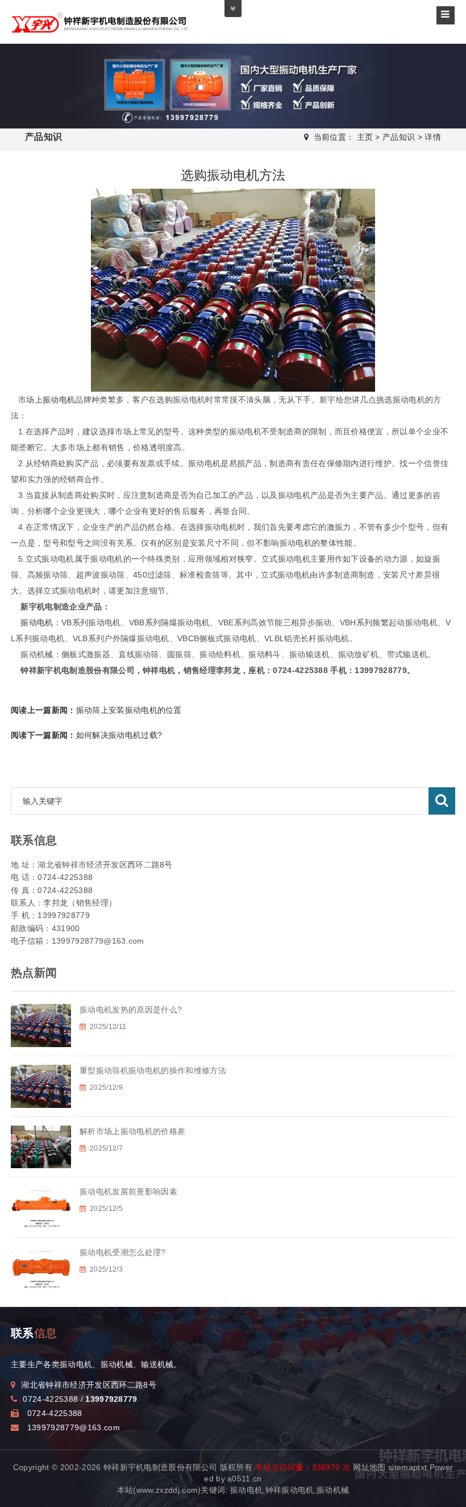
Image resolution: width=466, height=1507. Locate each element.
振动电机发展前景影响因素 (128, 1191)
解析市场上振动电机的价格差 (132, 1131)
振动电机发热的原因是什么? (131, 1009)
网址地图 (369, 1467)
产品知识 (398, 137)
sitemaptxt (407, 1467)
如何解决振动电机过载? (86, 735)
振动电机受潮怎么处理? (123, 1252)
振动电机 (59, 399)
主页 (365, 137)
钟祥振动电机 (289, 1489)
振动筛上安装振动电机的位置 (96, 710)
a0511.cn (244, 1478)
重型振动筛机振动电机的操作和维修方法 (153, 1070)
